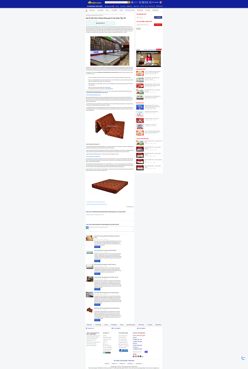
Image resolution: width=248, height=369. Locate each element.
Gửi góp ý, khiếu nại (107, 350)
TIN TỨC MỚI (122, 6)
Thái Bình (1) (114, 363)
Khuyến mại (92, 10)
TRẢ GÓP (142, 6)
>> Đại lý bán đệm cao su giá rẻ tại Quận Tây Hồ (95, 201)
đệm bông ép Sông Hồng (106, 91)
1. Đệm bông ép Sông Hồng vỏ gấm (93, 94)
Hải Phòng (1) (130, 363)
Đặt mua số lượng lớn (107, 345)
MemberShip (155, 10)
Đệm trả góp (140, 10)
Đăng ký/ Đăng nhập (107, 337)
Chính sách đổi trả (122, 337)
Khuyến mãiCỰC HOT (136, 2)
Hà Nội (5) (107, 363)
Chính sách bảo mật (123, 339)
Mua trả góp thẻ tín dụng (123, 344)
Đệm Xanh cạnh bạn (130, 10)
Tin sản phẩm (100, 10)
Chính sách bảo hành (123, 340)
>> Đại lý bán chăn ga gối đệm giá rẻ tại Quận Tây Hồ (96, 204)
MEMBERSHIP (129, 6)
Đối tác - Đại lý (105, 344)
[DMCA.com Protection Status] (109, 352)
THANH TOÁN (136, 6)
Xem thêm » (97, 246)
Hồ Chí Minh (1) (139, 363)
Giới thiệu (105, 335)
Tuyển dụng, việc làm (107, 339)
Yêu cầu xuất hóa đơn (107, 349)
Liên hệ (104, 342)
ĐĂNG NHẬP (160, 6)
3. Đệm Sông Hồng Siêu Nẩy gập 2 (93, 156)
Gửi (146, 351)
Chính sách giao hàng (123, 335)
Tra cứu (158, 24)
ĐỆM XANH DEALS (108, 6)
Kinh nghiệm (114, 10)
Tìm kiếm (158, 17)
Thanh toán (105, 340)
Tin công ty (147, 10)
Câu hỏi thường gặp (122, 347)
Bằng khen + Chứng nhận (124, 345)
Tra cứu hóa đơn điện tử (107, 347)
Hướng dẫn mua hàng (123, 342)
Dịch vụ (107, 10)
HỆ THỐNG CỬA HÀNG (150, 6)
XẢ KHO (117, 6)
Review (121, 10)
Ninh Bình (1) (122, 363)
